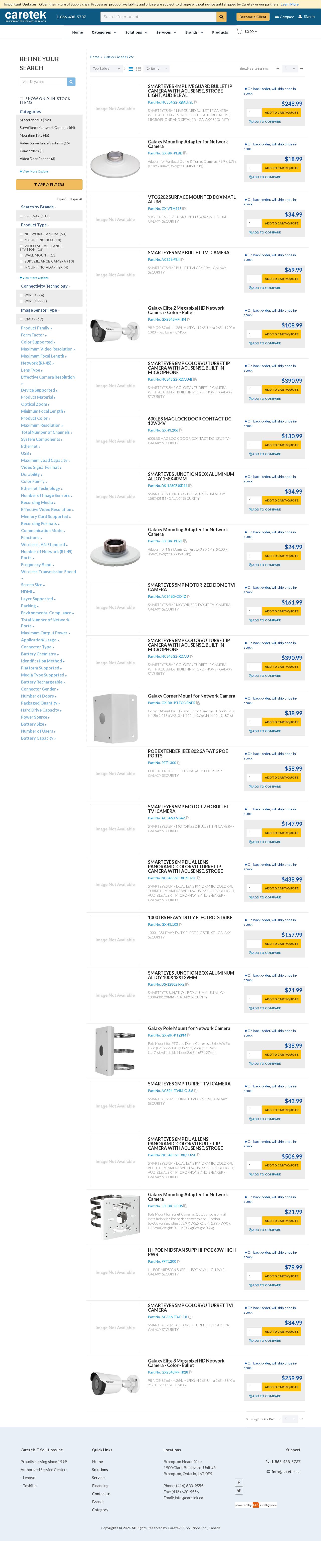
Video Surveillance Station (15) (41, 247)
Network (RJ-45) (36, 363)
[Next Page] (301, 68)
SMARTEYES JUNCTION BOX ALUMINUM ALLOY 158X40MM (191, 476)
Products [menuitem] (220, 32)
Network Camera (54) (46, 234)
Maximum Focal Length (43, 356)
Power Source (34, 717)
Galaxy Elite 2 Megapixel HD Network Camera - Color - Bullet (186, 310)
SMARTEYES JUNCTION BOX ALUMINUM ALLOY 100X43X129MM (191, 975)
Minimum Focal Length (42, 411)
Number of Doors (38, 696)
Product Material (37, 397)
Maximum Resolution (41, 425)
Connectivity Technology (44, 286)
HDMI (27, 591)
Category (100, 1509)
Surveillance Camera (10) (49, 261)
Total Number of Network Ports (45, 622)
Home (97, 1461)
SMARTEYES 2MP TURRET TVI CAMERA (189, 1083)
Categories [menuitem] (101, 32)
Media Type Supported (43, 674)
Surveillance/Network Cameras (47, 127)
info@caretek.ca (286, 1471)
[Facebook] (239, 1483)
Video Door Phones (37, 158)
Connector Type (36, 646)
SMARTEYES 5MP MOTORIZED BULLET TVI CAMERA (188, 808)
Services (99, 1477)
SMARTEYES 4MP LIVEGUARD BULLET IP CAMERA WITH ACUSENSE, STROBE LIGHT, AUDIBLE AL (190, 91)
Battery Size (33, 724)
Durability (31, 474)
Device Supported (38, 390)
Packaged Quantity (39, 703)
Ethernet (29, 446)
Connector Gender (39, 689)
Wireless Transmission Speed (48, 571)
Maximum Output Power (44, 632)
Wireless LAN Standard (43, 544)
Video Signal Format (40, 467)
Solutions (100, 1469)
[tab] (49, 207)
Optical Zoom (34, 404)
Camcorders (32, 151)
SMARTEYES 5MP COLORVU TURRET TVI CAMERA (190, 1307)
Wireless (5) (36, 301)
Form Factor (33, 334)
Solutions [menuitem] (133, 32)
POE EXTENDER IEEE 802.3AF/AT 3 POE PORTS (188, 753)
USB (25, 453)
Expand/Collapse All (70, 199)
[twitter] (239, 1491)
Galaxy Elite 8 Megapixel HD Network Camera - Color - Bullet (186, 1362)
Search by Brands (37, 206)
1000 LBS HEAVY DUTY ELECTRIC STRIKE (190, 917)
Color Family (33, 481)
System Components (41, 439)
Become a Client (253, 17)
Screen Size (32, 584)
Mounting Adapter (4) (46, 267)
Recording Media (37, 502)
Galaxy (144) (37, 216)
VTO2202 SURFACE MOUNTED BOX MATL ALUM (192, 199)
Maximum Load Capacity (44, 460)
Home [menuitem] (77, 32)
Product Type (34, 224)
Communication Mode (42, 530)
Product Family (35, 327)
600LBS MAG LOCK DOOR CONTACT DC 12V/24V (189, 420)
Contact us (101, 1493)
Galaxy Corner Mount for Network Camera (191, 696)
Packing (29, 605)
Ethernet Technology (41, 488)
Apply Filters (50, 184)
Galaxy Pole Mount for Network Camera (189, 1028)
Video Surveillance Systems (45, 143)
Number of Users (37, 731)
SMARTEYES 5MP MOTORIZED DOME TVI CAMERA (191, 587)
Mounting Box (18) (43, 240)
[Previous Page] (277, 68)
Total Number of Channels (45, 432)
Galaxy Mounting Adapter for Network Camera (188, 143)
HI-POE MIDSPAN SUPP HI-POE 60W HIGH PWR (192, 1252)
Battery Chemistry (39, 653)
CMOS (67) (34, 319)
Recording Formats (39, 523)
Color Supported (37, 341)
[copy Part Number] (195, 102)
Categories (30, 111)
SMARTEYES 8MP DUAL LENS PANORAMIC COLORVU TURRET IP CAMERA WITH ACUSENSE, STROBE (185, 866)
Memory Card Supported (45, 516)
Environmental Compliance (46, 612)
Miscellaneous (35, 120)
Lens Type (31, 370)
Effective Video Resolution (46, 509)
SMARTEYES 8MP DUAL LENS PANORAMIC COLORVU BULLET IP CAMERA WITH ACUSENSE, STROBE (185, 1143)
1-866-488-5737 (71, 16)
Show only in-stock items (45, 100)
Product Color (34, 418)
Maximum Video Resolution (47, 349)
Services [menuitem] (163, 32)
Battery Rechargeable (42, 681)
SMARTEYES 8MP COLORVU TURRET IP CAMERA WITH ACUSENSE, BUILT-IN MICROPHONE (189, 368)
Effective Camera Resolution (48, 377)
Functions (30, 537)
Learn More (290, 4)
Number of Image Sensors (45, 495)
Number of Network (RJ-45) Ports (46, 554)
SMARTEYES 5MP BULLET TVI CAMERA (188, 252)
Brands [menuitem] (191, 32)
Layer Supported (37, 598)
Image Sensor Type (39, 310)
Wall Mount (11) (41, 255)
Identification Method (42, 660)
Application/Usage (39, 639)
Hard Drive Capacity (40, 710)
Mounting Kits (34, 135)
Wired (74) (34, 295)
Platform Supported (40, 667)
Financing (100, 1485)
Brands (98, 1501)
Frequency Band (36, 564)
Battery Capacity (37, 738)
